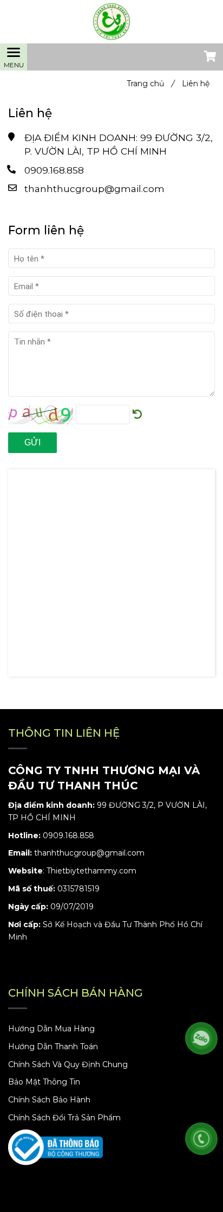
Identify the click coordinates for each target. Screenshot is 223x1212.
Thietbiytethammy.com (91, 871)
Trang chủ (150, 83)
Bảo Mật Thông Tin (44, 1082)
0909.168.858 (54, 170)
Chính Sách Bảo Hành (49, 1100)
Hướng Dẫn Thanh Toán (53, 1046)
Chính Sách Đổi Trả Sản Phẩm (64, 1117)
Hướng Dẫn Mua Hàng (51, 1029)
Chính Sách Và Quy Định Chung (68, 1064)
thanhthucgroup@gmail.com (94, 188)
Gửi (32, 442)
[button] (209, 57)
